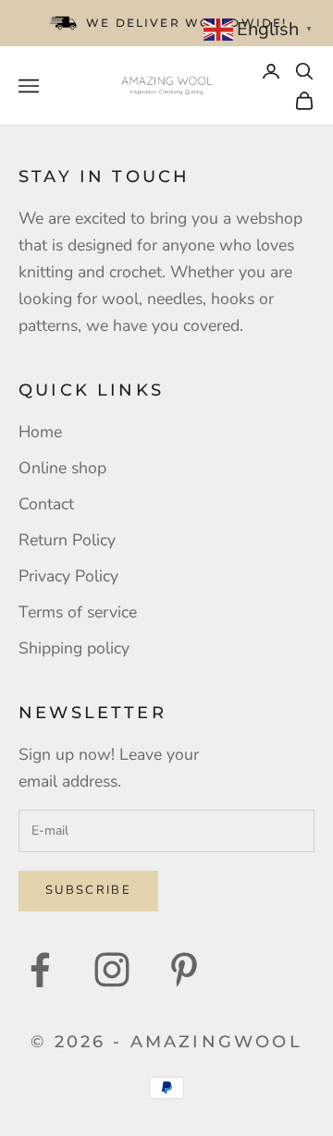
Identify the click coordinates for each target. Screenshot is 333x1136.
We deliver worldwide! (186, 23)
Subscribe (88, 890)
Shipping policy (74, 648)
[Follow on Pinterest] (184, 969)
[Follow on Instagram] (112, 969)
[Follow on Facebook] (39, 969)
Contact (46, 504)
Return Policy (67, 540)
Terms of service (77, 612)
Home (40, 432)
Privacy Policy (68, 576)
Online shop (62, 468)
